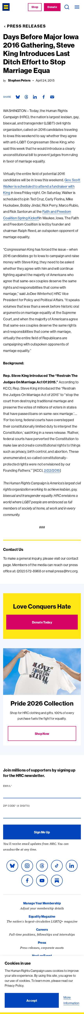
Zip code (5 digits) (24, 805)
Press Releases (26, 26)
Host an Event (42, 956)
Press (42, 943)
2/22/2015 (52, 470)
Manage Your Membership (42, 903)
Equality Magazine (42, 916)
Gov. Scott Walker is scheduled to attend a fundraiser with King (41, 186)
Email (15, 786)
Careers (42, 929)
